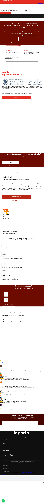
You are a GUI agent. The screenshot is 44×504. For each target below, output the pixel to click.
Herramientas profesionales (22, 137)
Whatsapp (12, 165)
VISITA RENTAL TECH (16, 200)
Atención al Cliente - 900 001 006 (8, 0)
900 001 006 (4, 443)
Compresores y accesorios (22, 116)
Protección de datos (6, 468)
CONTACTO (16, 97)
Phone (3, 299)
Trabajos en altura (22, 123)
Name (3, 294)
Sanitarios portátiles (22, 147)
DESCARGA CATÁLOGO (11, 38)
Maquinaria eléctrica (22, 112)
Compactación (22, 130)
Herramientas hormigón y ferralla (22, 133)
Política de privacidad (24, 472)
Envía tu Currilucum (20, 422)
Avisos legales (5, 465)
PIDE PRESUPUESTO (16, 196)
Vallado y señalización (22, 140)
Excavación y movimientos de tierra (22, 126)
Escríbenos (10, 162)
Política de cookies (6, 471)
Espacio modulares (22, 144)
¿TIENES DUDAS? (5, 12)
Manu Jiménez (25, 462)
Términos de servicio (29, 472)
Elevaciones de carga (22, 119)
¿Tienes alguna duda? (7, 42)
